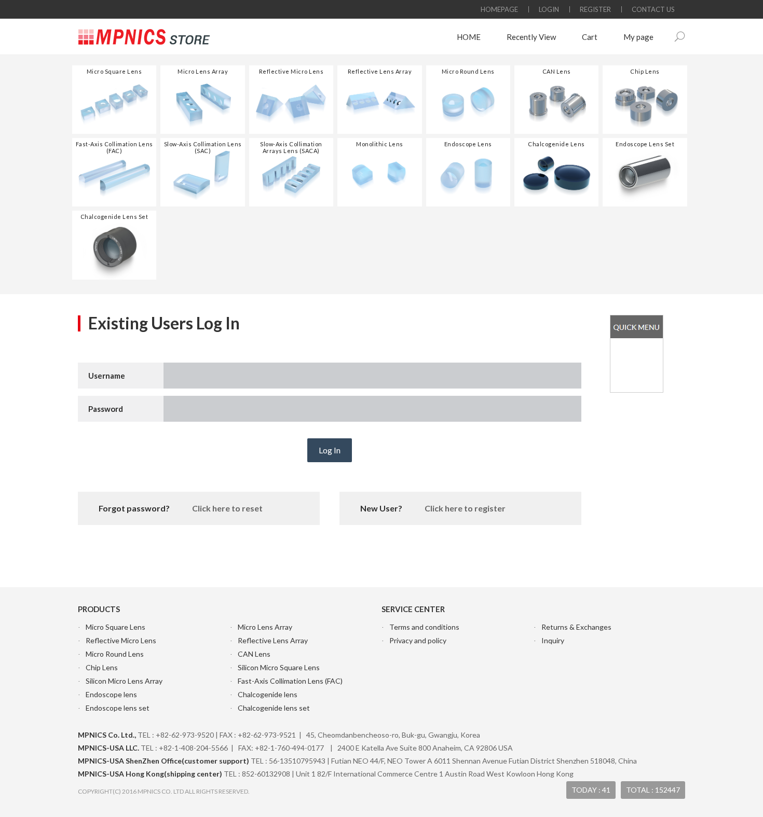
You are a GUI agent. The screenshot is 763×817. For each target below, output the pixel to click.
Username (106, 375)
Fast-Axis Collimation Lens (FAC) (290, 680)
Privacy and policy (417, 640)
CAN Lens (254, 653)
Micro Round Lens (115, 653)
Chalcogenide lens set (274, 707)
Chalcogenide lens (267, 694)
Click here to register (465, 508)
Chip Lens (102, 667)
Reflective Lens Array (273, 640)
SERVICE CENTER (413, 609)
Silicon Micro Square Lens (279, 667)
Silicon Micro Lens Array (124, 680)
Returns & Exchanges (576, 626)
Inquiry (552, 640)
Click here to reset (227, 508)
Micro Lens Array (265, 626)
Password (105, 408)
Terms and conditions (424, 626)
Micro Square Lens (115, 626)
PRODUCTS (99, 609)
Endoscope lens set (117, 707)
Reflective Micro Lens (121, 640)
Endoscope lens (111, 694)
